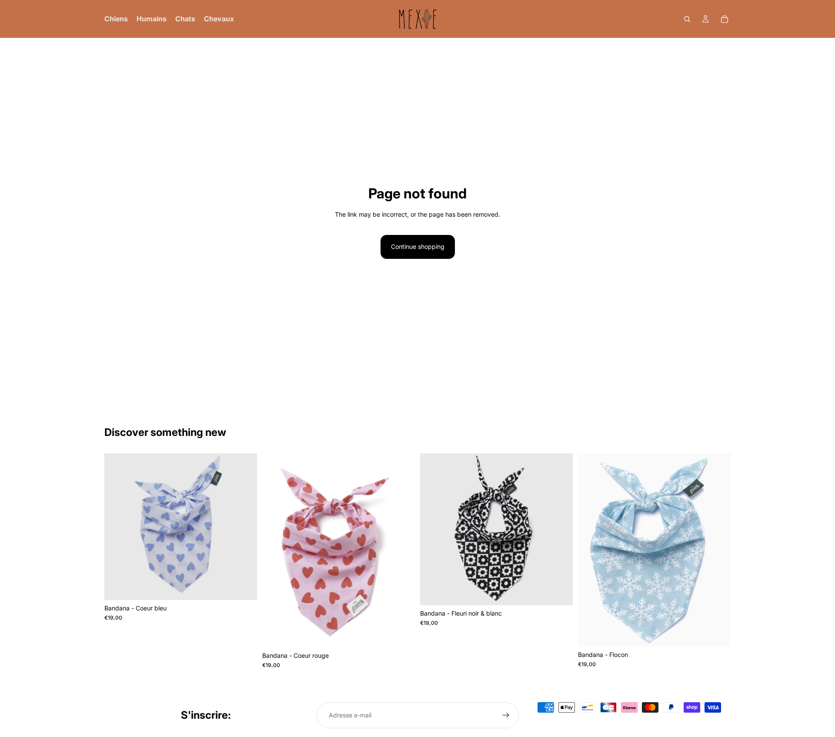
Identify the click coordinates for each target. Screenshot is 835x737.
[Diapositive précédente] (275, 550)
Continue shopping (417, 246)
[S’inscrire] (506, 715)
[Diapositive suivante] (402, 550)
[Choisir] (243, 586)
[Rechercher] (687, 19)
